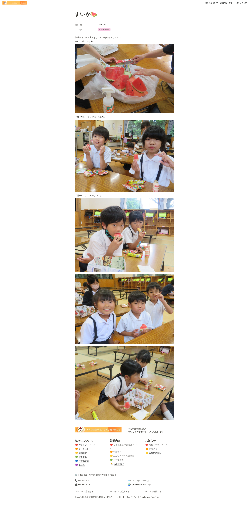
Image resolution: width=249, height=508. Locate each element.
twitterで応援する (153, 491)
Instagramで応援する (120, 491)
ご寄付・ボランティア (238, 3)
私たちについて (211, 3)
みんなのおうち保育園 (123, 455)
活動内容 (223, 3)
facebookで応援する (84, 491)
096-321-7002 (84, 480)
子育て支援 (118, 459)
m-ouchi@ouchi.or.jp (139, 480)
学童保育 (117, 451)
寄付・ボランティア (158, 444)
